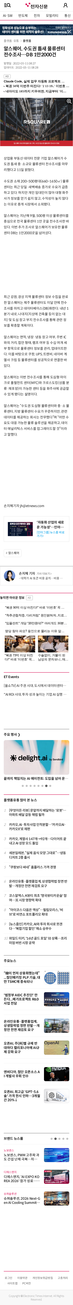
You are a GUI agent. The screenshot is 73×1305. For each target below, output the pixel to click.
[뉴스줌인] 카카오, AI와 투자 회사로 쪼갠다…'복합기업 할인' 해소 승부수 (36, 926)
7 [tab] (46, 786)
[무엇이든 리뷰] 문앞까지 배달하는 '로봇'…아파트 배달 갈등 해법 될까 (37, 812)
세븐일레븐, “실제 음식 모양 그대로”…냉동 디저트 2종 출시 (37, 855)
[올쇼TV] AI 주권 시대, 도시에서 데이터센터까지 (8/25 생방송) (36, 686)
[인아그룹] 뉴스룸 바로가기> (50, 534)
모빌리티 (52, 16)
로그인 (8, 1278)
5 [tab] (38, 786)
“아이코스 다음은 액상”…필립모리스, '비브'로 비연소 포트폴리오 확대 (36, 912)
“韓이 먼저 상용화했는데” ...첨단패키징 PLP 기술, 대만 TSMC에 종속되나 (22, 977)
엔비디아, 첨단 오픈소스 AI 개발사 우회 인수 (22, 1074)
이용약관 (22, 1278)
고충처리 (63, 1278)
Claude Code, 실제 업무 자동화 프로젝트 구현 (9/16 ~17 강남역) (35, 81)
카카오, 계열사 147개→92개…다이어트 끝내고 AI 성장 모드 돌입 (37, 841)
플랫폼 (27, 41)
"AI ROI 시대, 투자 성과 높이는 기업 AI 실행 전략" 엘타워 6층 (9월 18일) (36, 694)
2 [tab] (27, 786)
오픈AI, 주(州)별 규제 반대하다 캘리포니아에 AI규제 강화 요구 (21, 1047)
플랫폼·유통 (11, 41)
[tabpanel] (36, 761)
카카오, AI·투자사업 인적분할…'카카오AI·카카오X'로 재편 (37, 827)
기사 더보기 (43, 573)
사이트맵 (12, 1283)
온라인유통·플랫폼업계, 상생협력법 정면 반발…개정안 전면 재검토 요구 (38, 883)
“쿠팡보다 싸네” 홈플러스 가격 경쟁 (32, 867)
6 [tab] (42, 786)
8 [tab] (50, 786)
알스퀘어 (13, 553)
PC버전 (26, 1283)
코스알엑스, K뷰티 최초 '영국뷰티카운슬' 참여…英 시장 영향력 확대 (38, 898)
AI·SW (7, 16)
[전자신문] (36, 5)
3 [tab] (31, 786)
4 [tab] (35, 786)
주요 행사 (12, 735)
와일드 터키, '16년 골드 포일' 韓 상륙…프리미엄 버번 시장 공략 (38, 940)
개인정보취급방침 (42, 1278)
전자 (37, 16)
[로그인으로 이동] (65, 5)
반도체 (23, 16)
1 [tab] (23, 786)
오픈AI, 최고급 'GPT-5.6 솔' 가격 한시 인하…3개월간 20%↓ (22, 1096)
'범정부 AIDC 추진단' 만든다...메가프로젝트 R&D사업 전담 (21, 999)
